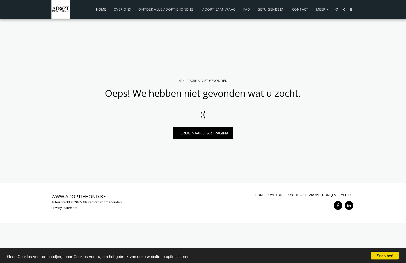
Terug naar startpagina (203, 133)
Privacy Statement (64, 208)
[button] (337, 9)
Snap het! (385, 256)
